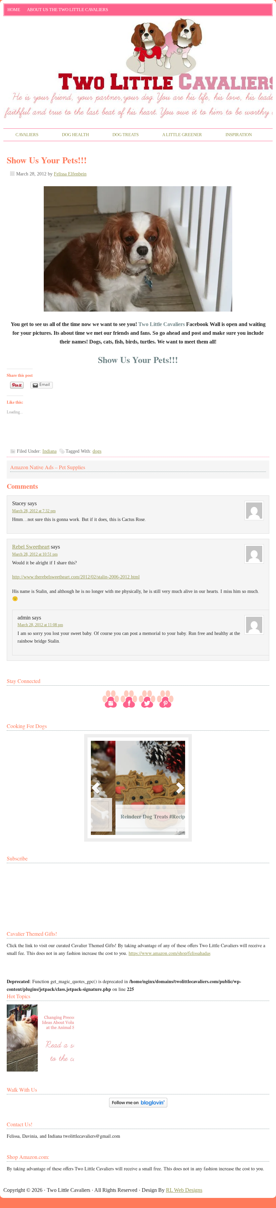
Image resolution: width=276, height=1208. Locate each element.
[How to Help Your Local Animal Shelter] (40, 1038)
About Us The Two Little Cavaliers (66, 10)
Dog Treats (120, 135)
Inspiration (233, 135)
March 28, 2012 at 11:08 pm (40, 624)
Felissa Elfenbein (70, 173)
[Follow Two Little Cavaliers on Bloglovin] (138, 1105)
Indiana (49, 451)
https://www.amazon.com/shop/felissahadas (169, 953)
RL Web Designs (184, 1190)
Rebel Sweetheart (30, 547)
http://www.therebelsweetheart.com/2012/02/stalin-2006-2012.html (76, 576)
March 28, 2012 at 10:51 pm (35, 554)
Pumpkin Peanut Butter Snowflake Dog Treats (123, 813)
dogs (97, 451)
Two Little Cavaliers (138, 44)
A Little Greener (176, 135)
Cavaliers (21, 135)
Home (13, 9)
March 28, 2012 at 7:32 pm (34, 511)
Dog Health (69, 135)
